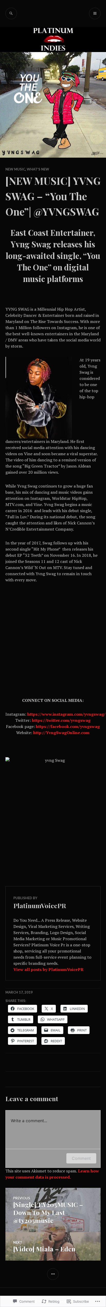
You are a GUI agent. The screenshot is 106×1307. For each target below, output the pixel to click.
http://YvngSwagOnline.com (61, 732)
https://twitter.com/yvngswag (61, 720)
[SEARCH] (11, 13)
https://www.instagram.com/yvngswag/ (66, 714)
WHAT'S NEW (38, 169)
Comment (81, 1158)
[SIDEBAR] (53, 1274)
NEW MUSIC (15, 169)
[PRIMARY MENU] (95, 13)
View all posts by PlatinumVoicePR (48, 969)
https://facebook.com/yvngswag (68, 726)
